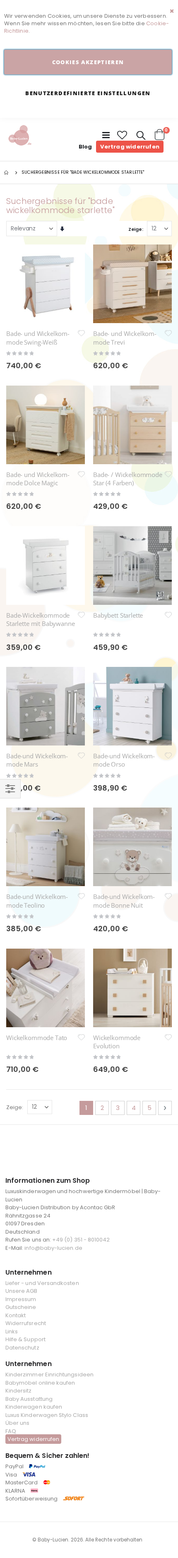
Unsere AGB (21, 1291)
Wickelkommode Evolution (116, 1041)
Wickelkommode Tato (36, 1037)
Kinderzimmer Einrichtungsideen (49, 1374)
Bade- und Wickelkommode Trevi (124, 337)
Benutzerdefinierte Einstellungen (87, 93)
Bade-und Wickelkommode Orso (124, 760)
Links (11, 1331)
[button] (122, 135)
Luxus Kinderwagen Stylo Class (46, 1415)
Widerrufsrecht (25, 1323)
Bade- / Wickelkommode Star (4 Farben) (127, 478)
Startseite (7, 172)
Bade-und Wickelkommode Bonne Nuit (124, 900)
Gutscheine (20, 1307)
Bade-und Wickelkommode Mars (37, 760)
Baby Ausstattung (29, 1399)
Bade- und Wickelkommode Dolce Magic (38, 478)
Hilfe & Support (25, 1339)
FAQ (10, 1431)
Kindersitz (18, 1391)
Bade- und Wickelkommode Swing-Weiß (38, 337)
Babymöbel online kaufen (40, 1383)
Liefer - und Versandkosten (42, 1283)
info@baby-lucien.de (53, 1248)
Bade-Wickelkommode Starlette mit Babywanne (40, 619)
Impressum (20, 1299)
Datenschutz (22, 1348)
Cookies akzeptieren (88, 62)
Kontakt (15, 1315)
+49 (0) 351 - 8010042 (81, 1240)
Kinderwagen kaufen (33, 1407)
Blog (85, 147)
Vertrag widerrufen (129, 147)
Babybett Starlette (118, 615)
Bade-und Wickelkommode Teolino (37, 900)
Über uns (17, 1423)
